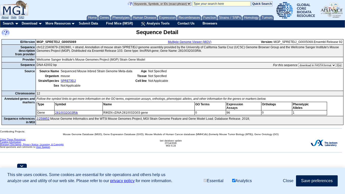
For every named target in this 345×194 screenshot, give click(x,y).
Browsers (210, 23)
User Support (43, 147)
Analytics (243, 181)
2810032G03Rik (66, 112)
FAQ (21, 17)
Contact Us (186, 23)
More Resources (58, 23)
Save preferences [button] (317, 181)
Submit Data (88, 23)
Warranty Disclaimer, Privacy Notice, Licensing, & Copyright (32, 144)
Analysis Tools (157, 23)
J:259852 (43, 118)
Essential (215, 181)
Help (13, 17)
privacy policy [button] (122, 181)
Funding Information (10, 142)
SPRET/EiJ (68, 81)
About (5, 17)
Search (8, 23)
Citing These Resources (13, 139)
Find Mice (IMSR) (119, 23)
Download (29, 23)
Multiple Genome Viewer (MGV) (189, 42)
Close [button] (288, 181)
